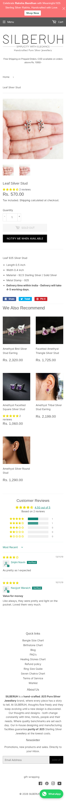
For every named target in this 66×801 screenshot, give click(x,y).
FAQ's (33, 654)
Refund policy (33, 664)
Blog (33, 649)
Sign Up (56, 760)
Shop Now (32, 13)
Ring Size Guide (33, 668)
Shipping (25, 200)
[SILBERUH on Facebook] (40, 783)
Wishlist (33, 683)
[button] (11, 189)
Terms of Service (33, 678)
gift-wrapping (31, 776)
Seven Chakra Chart (33, 673)
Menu (10, 21)
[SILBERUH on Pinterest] (47, 783)
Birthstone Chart (33, 645)
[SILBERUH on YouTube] (59, 783)
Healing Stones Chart (33, 659)
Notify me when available (25, 238)
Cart (60, 21)
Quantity (8, 210)
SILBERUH (34, 793)
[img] (11, 557)
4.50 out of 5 (42, 507)
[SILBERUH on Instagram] (53, 783)
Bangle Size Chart (33, 640)
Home (6, 76)
